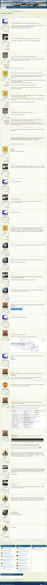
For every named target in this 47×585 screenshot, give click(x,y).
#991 (45, 19)
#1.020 (45, 525)
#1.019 (45, 510)
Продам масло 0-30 (22, 565)
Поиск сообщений (11, 9)
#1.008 (45, 315)
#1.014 (45, 430)
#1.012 (45, 382)
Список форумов (4, 9)
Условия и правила (24, 582)
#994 (45, 71)
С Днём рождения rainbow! (8, 547)
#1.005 (45, 272)
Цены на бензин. (6, 563)
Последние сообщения (6, 546)
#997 (45, 146)
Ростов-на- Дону (6, 490)
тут (33, 120)
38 (18, 16)
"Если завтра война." (7, 553)
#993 (45, 52)
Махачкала (7, 474)
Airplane (2, 14)
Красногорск (7, 254)
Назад (2, 16)
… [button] (6, 16)
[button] (18, 7)
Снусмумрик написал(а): (15, 433)
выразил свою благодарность (18, 68)
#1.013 (45, 397)
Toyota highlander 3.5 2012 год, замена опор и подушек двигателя (24, 569)
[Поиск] (45, 7)
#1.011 (45, 369)
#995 (45, 91)
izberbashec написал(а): (15, 482)
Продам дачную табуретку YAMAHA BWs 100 (23, 560)
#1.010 (45, 353)
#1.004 (45, 257)
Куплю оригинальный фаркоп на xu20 (22, 548)
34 (11, 16)
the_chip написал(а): (15, 467)
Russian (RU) (11, 582)
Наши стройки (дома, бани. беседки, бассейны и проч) (8, 556)
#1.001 (45, 210)
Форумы (3, 7)
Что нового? (14, 7)
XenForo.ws (13, 584)
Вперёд (22, 16)
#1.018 (45, 495)
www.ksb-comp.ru (6, 461)
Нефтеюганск (7, 392)
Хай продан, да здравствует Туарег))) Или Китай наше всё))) (8, 567)
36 (15, 16)
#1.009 (45, 330)
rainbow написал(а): (14, 274)
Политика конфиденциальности (34, 582)
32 (8, 16)
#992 (45, 34)
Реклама (8, 7)
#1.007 (45, 302)
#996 (45, 108)
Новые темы (20, 546)
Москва (8, 29)
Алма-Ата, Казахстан (7, 82)
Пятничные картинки (7, 550)
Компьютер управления (23, 562)
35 (13, 16)
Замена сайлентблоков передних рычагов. (7, 560)
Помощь (43, 582)
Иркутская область (7, 237)
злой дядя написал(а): (15, 110)
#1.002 (45, 225)
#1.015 (45, 450)
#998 (45, 164)
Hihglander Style (4, 582)
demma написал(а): (14, 55)
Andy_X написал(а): (14, 21)
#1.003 (45, 243)
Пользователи (22, 7)
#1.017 (45, 480)
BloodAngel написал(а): (15, 400)
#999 (45, 179)
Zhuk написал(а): (14, 197)
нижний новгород (7, 46)
